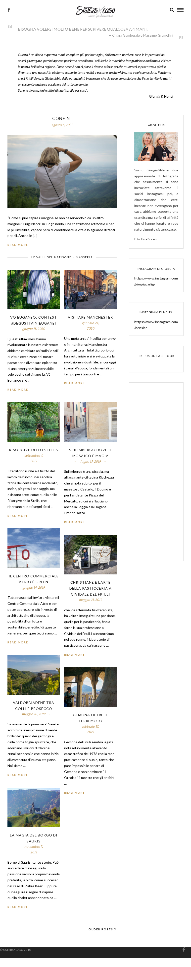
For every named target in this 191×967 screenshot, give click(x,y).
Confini (62, 118)
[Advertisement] (156, 475)
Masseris (84, 257)
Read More (17, 244)
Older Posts (101, 929)
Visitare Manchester (90, 317)
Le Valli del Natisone (51, 257)
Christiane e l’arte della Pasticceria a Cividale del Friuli (90, 588)
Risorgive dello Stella (33, 450)
